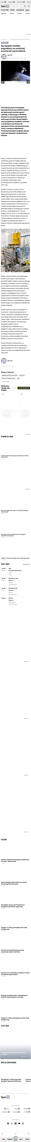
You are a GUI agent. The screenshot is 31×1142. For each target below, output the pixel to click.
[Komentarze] (15, 1134)
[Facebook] (8, 1123)
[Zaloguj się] (25, 6)
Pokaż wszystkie (5, 381)
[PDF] (13, 366)
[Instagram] (22, 1123)
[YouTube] (19, 1123)
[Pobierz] (25, 58)
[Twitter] (11, 1123)
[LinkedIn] (15, 1123)
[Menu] (29, 6)
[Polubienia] (2, 1134)
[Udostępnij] (28, 1134)
